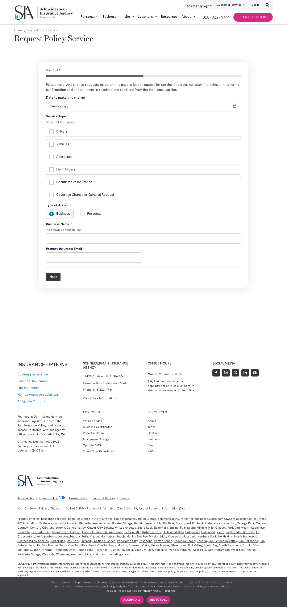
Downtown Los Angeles (120, 527)
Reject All (158, 600)
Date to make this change (66, 97)
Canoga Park (245, 523)
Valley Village (143, 550)
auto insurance (102, 519)
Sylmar (35, 550)
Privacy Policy (48, 498)
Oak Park (73, 541)
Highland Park (151, 532)
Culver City (95, 527)
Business (63, 213)
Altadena (91, 523)
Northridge (57, 541)
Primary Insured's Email (65, 249)
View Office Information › (100, 398)
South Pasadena (230, 545)
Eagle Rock (145, 527)
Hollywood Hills (173, 532)
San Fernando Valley (222, 541)
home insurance (79, 519)
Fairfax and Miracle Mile (197, 527)
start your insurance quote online (171, 390)
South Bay (210, 545)
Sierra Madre (160, 545)
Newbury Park (207, 536)
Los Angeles (66, 536)
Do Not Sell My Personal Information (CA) (94, 508)
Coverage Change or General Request (85, 194)
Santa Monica (117, 545)
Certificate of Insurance (74, 182)
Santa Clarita (97, 545)
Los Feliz (82, 536)
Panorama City (127, 541)
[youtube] (255, 373)
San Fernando (248, 541)
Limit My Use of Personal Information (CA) (156, 508)
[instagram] (226, 373)
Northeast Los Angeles (33, 541)
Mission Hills (157, 536)
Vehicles (62, 144)
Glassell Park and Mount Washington (240, 527)
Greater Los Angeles (66, 532)
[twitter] (235, 373)
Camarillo (228, 523)
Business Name (59, 224)
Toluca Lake (85, 550)
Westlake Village (28, 554)
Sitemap (125, 498)
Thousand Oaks (64, 550)
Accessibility (25, 498)
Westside (48, 554)
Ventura (185, 550)
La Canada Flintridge (240, 532)
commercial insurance (173, 519)
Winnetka (62, 554)
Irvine (220, 532)
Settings (170, 590)
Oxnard (86, 541)
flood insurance (125, 519)
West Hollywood (219, 550)
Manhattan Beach (112, 536)
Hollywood (192, 532)
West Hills (199, 550)
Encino (174, 527)
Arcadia (104, 523)
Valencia (127, 550)
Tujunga (114, 550)
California (45, 523)
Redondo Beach (184, 541)
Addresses (64, 156)
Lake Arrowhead (44, 536)
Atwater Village (121, 523)
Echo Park (161, 527)
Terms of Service (103, 498)
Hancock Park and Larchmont (102, 532)
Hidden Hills (132, 532)
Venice (173, 550)
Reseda (202, 541)
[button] (267, 5)
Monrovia (174, 536)
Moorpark (189, 536)
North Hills (225, 536)
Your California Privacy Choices (39, 508)
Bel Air (138, 523)
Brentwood (183, 523)
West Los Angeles (243, 550)
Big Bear (168, 523)
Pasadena (146, 541)
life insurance (146, 519)
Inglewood (208, 532)
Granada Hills (41, 532)
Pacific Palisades (104, 541)
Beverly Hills (153, 523)
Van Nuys (161, 550)
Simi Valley (194, 545)
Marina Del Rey (136, 536)
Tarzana (47, 550)
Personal (94, 213)
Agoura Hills (75, 523)
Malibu (94, 536)
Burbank (198, 523)
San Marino (50, 545)
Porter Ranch (163, 541)
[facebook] (216, 373)
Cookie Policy (78, 498)
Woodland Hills (81, 554)
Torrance (101, 550)
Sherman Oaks (139, 545)
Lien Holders (65, 169)
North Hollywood (245, 536)
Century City (38, 527)
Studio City (250, 545)
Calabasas (212, 523)
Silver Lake (178, 545)
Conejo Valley (76, 527)
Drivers (62, 131)
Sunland (23, 550)
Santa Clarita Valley (73, 545)
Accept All (131, 600)
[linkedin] (245, 373)
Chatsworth (57, 527)
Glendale (23, 532)
